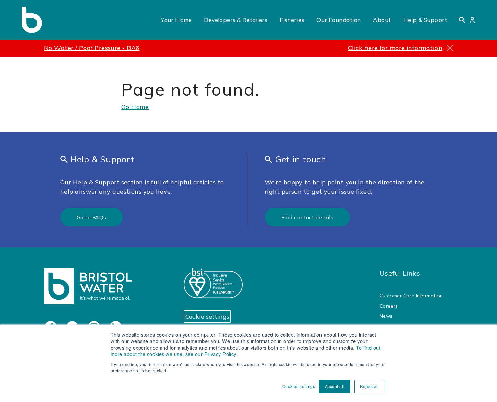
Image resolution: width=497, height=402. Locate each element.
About (382, 19)
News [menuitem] (386, 316)
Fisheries (292, 19)
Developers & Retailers (235, 19)
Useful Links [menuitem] (400, 273)
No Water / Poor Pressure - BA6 (92, 48)
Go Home (135, 107)
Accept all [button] (335, 386)
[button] (462, 20)
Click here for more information (395, 48)
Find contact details (307, 217)
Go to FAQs (91, 217)
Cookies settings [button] (298, 386)
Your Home (176, 19)
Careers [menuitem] (389, 306)
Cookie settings (207, 316)
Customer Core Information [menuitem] (411, 296)
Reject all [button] (369, 386)
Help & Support (425, 19)
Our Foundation (338, 19)
